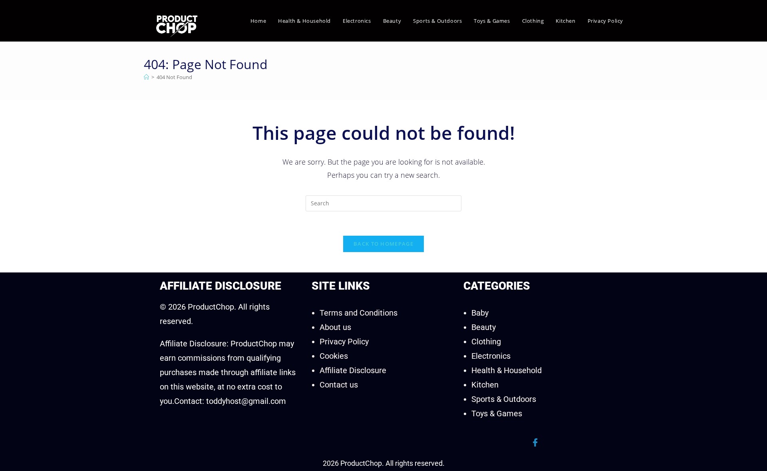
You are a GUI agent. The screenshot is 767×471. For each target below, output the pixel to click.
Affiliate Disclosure (353, 370)
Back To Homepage (383, 243)
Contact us (339, 385)
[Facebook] (535, 443)
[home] (146, 77)
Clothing (486, 341)
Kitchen (485, 385)
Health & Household (506, 370)
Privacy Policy (344, 341)
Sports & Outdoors (503, 399)
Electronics (491, 356)
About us (335, 327)
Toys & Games (496, 413)
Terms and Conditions (358, 313)
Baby (480, 313)
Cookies (334, 356)
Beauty (483, 327)
